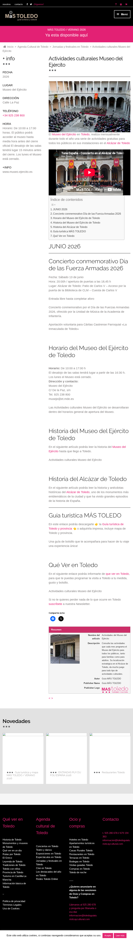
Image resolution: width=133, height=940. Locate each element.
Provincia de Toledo (13, 872)
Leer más (120, 935)
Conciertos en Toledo (47, 846)
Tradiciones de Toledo (14, 865)
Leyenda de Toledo (12, 861)
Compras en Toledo (79, 868)
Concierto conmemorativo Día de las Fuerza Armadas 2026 (87, 213)
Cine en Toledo (44, 868)
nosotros (7, 4)
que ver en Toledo (117, 573)
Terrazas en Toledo (79, 858)
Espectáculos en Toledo (48, 857)
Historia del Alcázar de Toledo (70, 226)
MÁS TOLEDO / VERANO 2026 (67, 29)
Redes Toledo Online (47, 879)
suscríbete (55, 604)
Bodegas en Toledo (79, 861)
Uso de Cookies (11, 908)
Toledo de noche (77, 872)
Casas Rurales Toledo (81, 850)
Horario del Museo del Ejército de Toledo (76, 218)
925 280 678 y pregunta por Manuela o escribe (82, 908)
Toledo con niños (11, 868)
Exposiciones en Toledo (48, 853)
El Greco (7, 858)
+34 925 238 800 (14, 115)
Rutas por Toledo (11, 854)
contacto (19, 4)
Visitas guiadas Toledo (81, 865)
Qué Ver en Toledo (63, 235)
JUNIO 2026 (60, 209)
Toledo (85, 134)
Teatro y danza (44, 850)
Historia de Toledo (12, 839)
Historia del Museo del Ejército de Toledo (76, 222)
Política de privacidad (14, 901)
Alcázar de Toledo (118, 143)
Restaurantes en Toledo (81, 854)
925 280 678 (110, 833)
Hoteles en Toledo (78, 839)
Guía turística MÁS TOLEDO (69, 231)
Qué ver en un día (12, 850)
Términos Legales (12, 904)
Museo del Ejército (64, 134)
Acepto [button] (107, 935)
